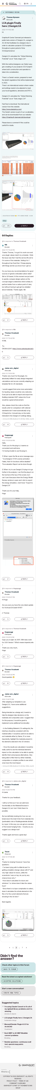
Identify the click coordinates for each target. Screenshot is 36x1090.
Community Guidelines (17, 1083)
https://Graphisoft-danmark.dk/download (16, 117)
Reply (25, 226)
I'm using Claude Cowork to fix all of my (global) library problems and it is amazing (18, 1009)
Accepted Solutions (12, 981)
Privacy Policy (12, 1081)
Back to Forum (10, 969)
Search (19, 4)
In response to (15, 241)
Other (4, 221)
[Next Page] (26, 947)
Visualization (8, 1029)
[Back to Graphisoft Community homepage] (11, 3)
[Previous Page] (9, 947)
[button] (4, 225)
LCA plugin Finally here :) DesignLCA (18, 1018)
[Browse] (3, 3)
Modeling (7, 1038)
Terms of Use (23, 1081)
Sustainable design (10, 1020)
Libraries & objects (10, 1014)
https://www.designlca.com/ (12, 109)
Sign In (32, 3)
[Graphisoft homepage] (27, 1065)
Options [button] (33, 11)
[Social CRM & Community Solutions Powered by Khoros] (5, 1071)
